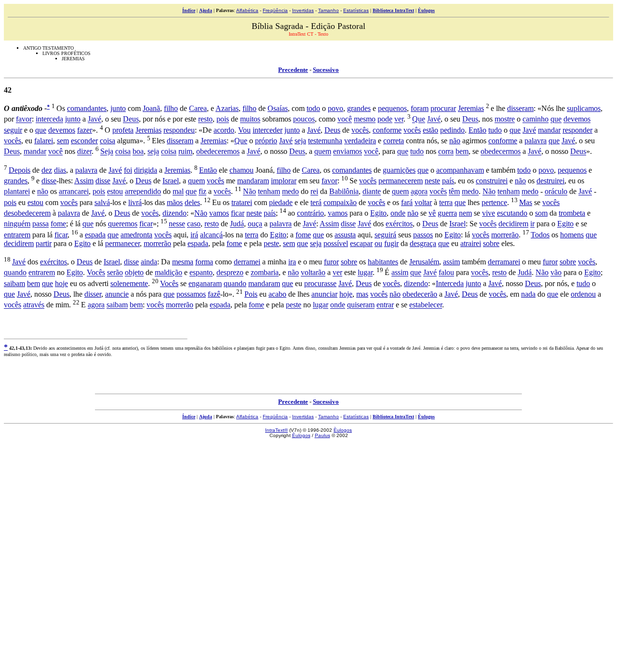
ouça (255, 224)
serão (115, 273)
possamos (191, 294)
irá (194, 235)
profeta (123, 130)
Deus (131, 119)
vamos (219, 213)
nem (465, 213)
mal (178, 192)
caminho (536, 119)
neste (432, 181)
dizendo (174, 213)
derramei (247, 262)
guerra (447, 213)
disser (92, 294)
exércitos (399, 224)
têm (454, 192)
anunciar (324, 294)
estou (115, 192)
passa (40, 224)
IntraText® (276, 430)
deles (192, 202)
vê (432, 213)
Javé (94, 119)
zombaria (265, 273)
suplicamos (584, 108)
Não (249, 192)
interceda (49, 119)
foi (128, 170)
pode (384, 119)
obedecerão (419, 294)
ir (532, 224)
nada (528, 294)
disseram (520, 108)
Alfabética (247, 10)
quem (322, 152)
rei (314, 192)
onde (397, 213)
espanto (201, 273)
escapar (361, 243)
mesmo (365, 119)
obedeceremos (218, 152)
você (344, 119)
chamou (241, 170)
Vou (244, 130)
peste (271, 243)
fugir (391, 243)
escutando (512, 213)
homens (572, 235)
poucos (304, 119)
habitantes (383, 262)
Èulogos (426, 10)
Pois (250, 294)
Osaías (278, 108)
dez (46, 170)
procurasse (320, 283)
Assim (84, 181)
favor (24, 119)
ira (292, 262)
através (33, 305)
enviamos (347, 152)
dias (60, 170)
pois (222, 119)
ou (378, 243)
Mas (525, 202)
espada (95, 235)
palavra (535, 141)
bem (462, 152)
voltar (423, 202)
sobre (491, 243)
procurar (443, 108)
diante (371, 192)
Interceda (450, 283)
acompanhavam (460, 170)
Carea (198, 108)
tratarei (241, 202)
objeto (134, 273)
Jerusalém (424, 262)
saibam (14, 283)
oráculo (556, 192)
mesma (182, 262)
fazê (214, 294)
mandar (549, 130)
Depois (19, 170)
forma (204, 262)
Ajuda (205, 10)
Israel (170, 181)
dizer (84, 152)
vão (556, 273)
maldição (168, 273)
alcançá (211, 235)
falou (446, 273)
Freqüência (275, 10)
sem (63, 141)
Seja (106, 152)
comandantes (87, 108)
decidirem (513, 224)
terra (446, 202)
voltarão (313, 273)
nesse (177, 224)
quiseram (361, 305)
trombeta (572, 213)
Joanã (151, 108)
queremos (122, 224)
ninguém (17, 224)
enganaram (205, 283)
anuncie (117, 294)
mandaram (253, 181)
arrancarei (74, 192)
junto (118, 108)
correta (393, 141)
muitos (250, 119)
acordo (224, 130)
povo (335, 108)
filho (171, 108)
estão (430, 130)
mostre (505, 119)
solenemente (129, 283)
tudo (495, 130)
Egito (378, 213)
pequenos (392, 108)
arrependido (143, 192)
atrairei (470, 243)
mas (362, 294)
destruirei (550, 181)
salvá (102, 202)
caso (194, 224)
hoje (61, 283)
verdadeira (360, 141)
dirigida (145, 170)
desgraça (423, 243)
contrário (310, 213)
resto (205, 119)
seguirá (385, 235)
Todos (540, 235)
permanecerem (400, 181)
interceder (267, 130)
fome (58, 224)
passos (423, 235)
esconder (84, 141)
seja (300, 141)
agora (419, 192)
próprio (266, 141)
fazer (84, 130)
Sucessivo (326, 69)
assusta (345, 235)
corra (446, 152)
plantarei (17, 192)
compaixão (340, 202)
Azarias (227, 108)
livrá (135, 202)
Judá (237, 224)
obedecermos (501, 152)
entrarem (17, 235)
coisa (107, 141)
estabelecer (425, 305)
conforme (387, 130)
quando (15, 273)
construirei (492, 181)
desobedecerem (27, 213)
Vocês (96, 273)
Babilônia (344, 192)
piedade (281, 202)
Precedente (293, 69)
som (541, 213)
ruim (185, 152)
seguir (13, 130)
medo (290, 192)
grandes (359, 108)
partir (44, 243)
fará (407, 202)
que (556, 119)
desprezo (229, 273)
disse (48, 181)
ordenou (583, 294)
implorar (283, 181)
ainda (149, 262)
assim (451, 262)
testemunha (325, 141)
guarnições (399, 170)
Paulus (322, 435)
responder (577, 130)
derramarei (504, 262)
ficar (237, 213)
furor (331, 262)
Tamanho (328, 10)
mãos (175, 202)
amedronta (136, 235)
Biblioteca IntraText (393, 10)
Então (477, 130)
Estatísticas (356, 10)
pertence (494, 202)
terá (316, 202)
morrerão (505, 235)
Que (418, 119)
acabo (277, 294)
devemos (576, 119)
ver (398, 119)
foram (420, 108)
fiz (202, 192)
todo (313, 108)
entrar (385, 305)
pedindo (452, 130)
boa (138, 152)
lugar (365, 273)
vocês (360, 130)
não (454, 141)
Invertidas (303, 10)
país (448, 181)
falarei (43, 141)
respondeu (179, 130)
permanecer (122, 243)
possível (335, 243)
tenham (269, 192)
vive (488, 213)
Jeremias (471, 108)
